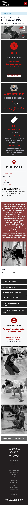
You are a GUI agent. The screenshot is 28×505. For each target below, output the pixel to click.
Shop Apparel (14, 474)
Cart (14, 476)
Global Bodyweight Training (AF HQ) (14, 337)
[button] (14, 281)
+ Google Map (6, 180)
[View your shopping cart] (23, 3)
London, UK (14, 103)
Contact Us (14, 467)
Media (14, 464)
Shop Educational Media (14, 470)
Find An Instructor (14, 482)
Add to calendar (14, 75)
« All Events (4, 10)
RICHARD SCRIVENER (14, 98)
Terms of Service (14, 492)
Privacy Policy (14, 494)
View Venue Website (7, 184)
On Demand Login (14, 487)
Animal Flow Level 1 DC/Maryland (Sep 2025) (7, 438)
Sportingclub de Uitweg (7, 173)
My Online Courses (14, 490)
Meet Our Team (14, 480)
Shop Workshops (14, 472)
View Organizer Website (14, 339)
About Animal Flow (14, 460)
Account (14, 485)
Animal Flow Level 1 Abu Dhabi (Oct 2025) (20, 438)
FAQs (14, 462)
